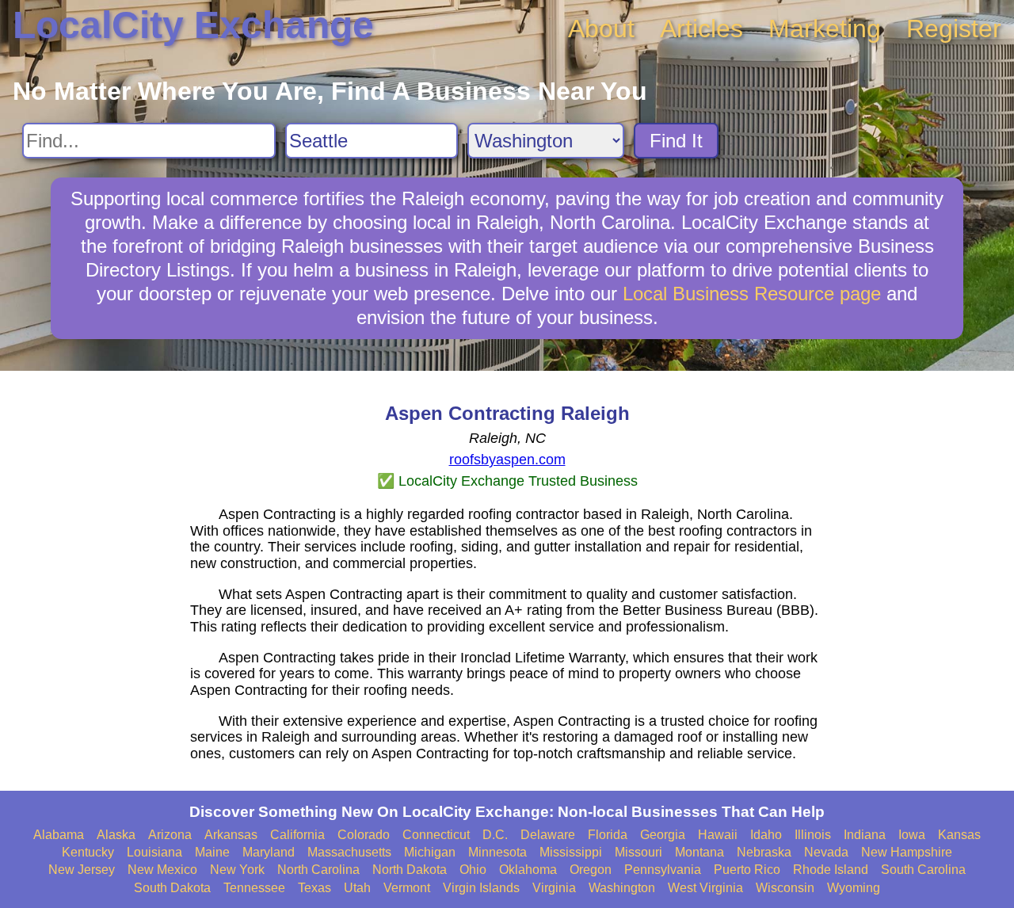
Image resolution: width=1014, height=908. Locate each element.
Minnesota (497, 852)
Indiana (865, 834)
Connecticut (436, 834)
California (297, 834)
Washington (622, 888)
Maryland (268, 852)
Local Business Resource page (752, 293)
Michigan (430, 852)
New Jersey (81, 869)
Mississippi (570, 852)
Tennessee (254, 888)
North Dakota (409, 869)
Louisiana (154, 852)
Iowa (911, 834)
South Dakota (172, 888)
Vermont (406, 888)
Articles (701, 28)
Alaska (116, 834)
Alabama (58, 834)
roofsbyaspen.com (507, 459)
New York (237, 869)
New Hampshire (906, 852)
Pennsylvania (662, 869)
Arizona (170, 834)
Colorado (363, 834)
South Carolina (923, 869)
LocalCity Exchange (193, 25)
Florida (607, 834)
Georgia (662, 834)
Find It (676, 140)
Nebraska (764, 852)
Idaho (766, 834)
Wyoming (853, 888)
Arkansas (230, 834)
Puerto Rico (747, 869)
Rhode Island (830, 869)
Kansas (959, 834)
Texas (314, 888)
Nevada (826, 852)
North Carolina (318, 869)
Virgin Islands (481, 888)
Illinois (813, 834)
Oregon (591, 869)
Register (953, 28)
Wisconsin (785, 888)
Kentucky (88, 852)
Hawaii (718, 834)
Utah (357, 888)
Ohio (472, 869)
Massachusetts (349, 852)
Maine (212, 852)
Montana (699, 852)
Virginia (554, 888)
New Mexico (162, 869)
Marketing (824, 28)
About (601, 28)
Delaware (547, 834)
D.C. (495, 834)
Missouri (638, 852)
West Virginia (705, 888)
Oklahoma (528, 869)
